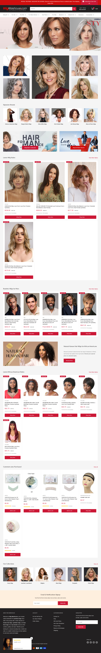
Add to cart (12, 508)
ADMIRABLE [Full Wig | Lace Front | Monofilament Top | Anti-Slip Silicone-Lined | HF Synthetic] (69, 320)
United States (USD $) (8, 637)
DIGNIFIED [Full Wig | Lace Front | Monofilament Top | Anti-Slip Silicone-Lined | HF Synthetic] (50, 320)
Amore (69, 202)
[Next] (97, 113)
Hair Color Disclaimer (59, 621)
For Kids (54, 14)
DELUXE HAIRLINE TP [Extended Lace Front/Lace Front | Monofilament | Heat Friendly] (50, 204)
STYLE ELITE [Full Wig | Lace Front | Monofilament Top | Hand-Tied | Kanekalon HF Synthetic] (31, 320)
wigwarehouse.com (85, 493)
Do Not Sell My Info (37, 614)
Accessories (89, 14)
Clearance (81, 14)
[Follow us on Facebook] (88, 640)
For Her (14, 14)
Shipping (56, 628)
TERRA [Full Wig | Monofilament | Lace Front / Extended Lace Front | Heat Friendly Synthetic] (81, 204)
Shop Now (18, 215)
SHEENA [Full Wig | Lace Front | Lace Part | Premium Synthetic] (17, 204)
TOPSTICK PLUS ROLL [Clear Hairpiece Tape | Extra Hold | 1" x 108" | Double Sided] (12, 541)
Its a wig (7, 398)
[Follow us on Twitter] (91, 640)
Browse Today (9, 37)
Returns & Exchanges (59, 626)
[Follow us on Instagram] (94, 640)
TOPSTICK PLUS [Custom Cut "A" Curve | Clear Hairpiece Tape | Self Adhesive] (50, 497)
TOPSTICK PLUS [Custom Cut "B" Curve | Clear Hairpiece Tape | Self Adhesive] (69, 497)
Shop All (5, 14)
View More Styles (93, 155)
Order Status (36, 619)
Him (5, 315)
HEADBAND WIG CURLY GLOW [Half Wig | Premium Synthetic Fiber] (31, 402)
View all (96, 464)
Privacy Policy (57, 623)
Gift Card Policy (57, 619)
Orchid (6, 202)
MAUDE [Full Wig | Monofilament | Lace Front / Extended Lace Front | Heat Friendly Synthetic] (18, 264)
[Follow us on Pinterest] (97, 640)
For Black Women (33, 14)
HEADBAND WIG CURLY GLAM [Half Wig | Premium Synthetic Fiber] (50, 402)
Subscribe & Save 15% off (90, 2)
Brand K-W (71, 14)
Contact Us (56, 614)
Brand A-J (61, 14)
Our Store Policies (37, 616)
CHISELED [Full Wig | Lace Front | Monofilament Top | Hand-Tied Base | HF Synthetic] (87, 319)
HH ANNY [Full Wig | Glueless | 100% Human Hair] (87, 401)
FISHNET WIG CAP (85, 495)
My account (82, 9)
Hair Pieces (45, 14)
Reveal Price (69, 358)
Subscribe (62, 601)
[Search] (74, 8)
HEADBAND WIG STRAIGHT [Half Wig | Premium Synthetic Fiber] (12, 402)
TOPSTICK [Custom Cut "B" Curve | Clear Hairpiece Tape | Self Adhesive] (12, 497)
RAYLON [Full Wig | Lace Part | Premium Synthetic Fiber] (12, 445)
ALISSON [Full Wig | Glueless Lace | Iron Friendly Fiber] (69, 401)
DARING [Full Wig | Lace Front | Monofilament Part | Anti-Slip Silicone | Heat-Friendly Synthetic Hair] (12, 320)
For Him (22, 14)
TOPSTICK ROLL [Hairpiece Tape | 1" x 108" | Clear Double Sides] (31, 497)
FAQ (55, 616)
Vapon (6, 493)
